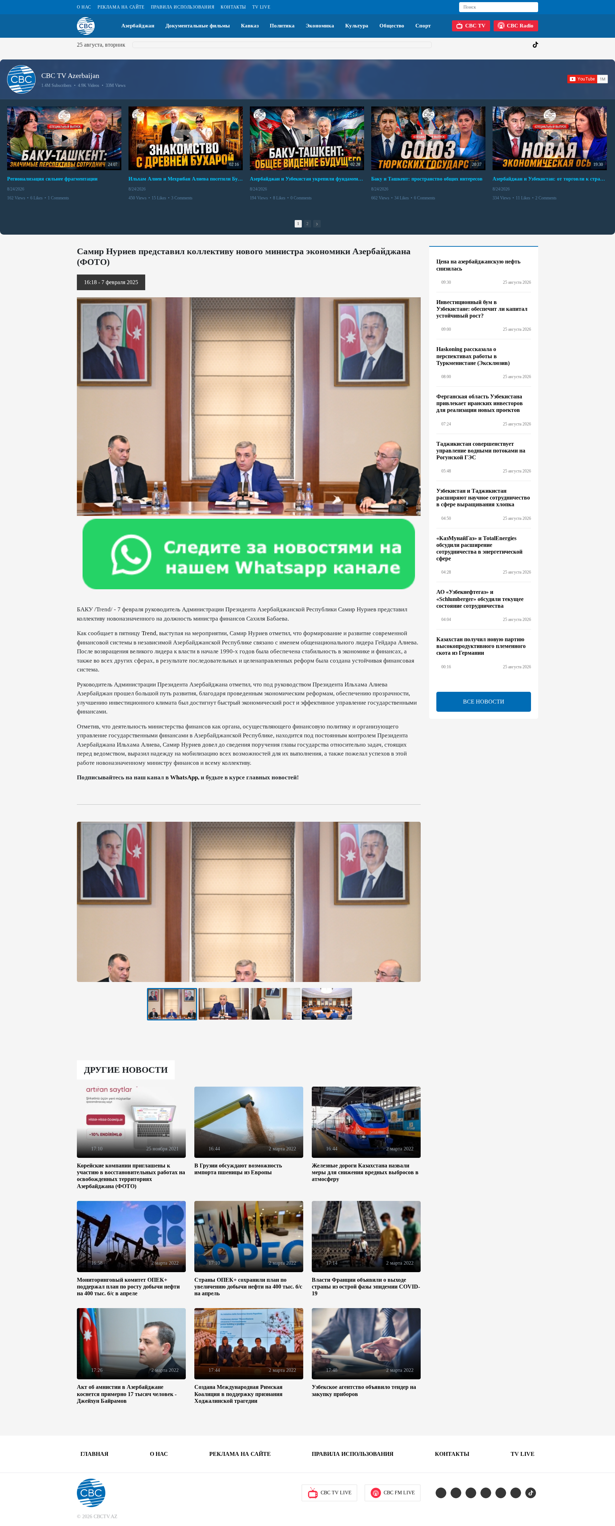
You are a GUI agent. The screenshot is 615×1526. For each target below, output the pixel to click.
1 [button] (298, 223)
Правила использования (183, 7)
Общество (391, 25)
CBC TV (475, 25)
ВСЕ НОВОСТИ (483, 702)
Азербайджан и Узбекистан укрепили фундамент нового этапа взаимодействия (307, 179)
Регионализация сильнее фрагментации (52, 179)
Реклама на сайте (121, 7)
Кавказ (250, 25)
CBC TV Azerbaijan (70, 75)
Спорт (423, 25)
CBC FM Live (399, 1492)
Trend (149, 633)
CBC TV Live (336, 1492)
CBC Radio (520, 25)
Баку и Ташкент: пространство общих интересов (427, 179)
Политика (282, 25)
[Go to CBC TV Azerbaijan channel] (21, 79)
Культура (356, 25)
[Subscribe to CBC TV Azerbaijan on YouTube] (587, 79)
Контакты (233, 7)
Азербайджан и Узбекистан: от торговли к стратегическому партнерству (550, 179)
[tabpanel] (172, 1004)
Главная (94, 1454)
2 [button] (307, 223)
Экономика (320, 25)
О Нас (84, 7)
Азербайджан (137, 25)
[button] (317, 224)
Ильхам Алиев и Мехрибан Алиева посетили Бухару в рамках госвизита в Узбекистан (185, 179)
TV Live (261, 7)
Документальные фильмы (197, 25)
